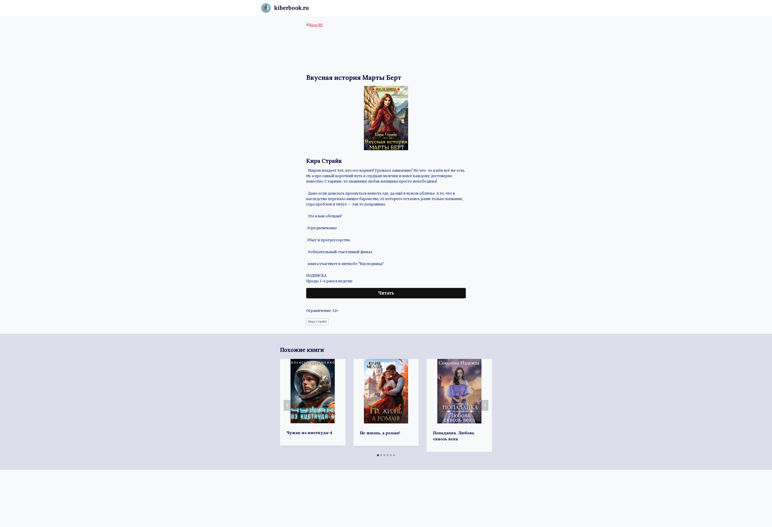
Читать (386, 293)
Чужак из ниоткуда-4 (309, 432)
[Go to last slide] (287, 405)
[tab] (378, 455)
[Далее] (484, 405)
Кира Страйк (317, 321)
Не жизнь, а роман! (380, 432)
